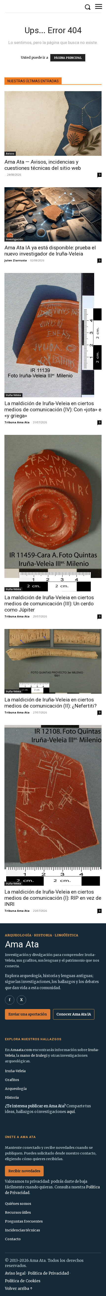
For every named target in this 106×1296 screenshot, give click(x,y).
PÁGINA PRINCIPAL (68, 57)
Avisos (10, 153)
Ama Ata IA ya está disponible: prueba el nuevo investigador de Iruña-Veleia (50, 251)
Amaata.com (21, 1050)
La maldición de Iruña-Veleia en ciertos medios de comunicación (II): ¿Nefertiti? (50, 703)
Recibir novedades (24, 1171)
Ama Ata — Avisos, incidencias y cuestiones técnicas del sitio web (42, 165)
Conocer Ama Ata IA (73, 1014)
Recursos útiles (18, 1212)
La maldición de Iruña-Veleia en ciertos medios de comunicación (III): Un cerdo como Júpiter (49, 604)
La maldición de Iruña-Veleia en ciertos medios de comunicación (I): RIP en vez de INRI (52, 898)
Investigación (14, 239)
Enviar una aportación (27, 1014)
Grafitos (12, 1080)
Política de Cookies (22, 1281)
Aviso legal (15, 1273)
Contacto (13, 1239)
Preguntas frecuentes (24, 1221)
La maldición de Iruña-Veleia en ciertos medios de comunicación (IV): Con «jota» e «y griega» (52, 409)
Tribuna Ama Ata (17, 422)
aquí (71, 1112)
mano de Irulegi (33, 1055)
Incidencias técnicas (22, 1230)
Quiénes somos (18, 1203)
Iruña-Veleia (13, 395)
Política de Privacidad (48, 1273)
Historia (12, 1097)
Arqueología (16, 1088)
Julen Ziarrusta (15, 260)
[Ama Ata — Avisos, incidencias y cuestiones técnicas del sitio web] (53, 123)
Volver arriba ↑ (19, 1288)
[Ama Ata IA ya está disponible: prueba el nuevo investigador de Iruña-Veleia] (53, 214)
